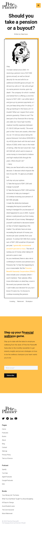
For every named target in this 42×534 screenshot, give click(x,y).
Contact (4, 447)
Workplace (29, 301)
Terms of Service (7, 458)
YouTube (5, 473)
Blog (3, 444)
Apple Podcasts (7, 477)
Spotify (4, 469)
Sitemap (4, 451)
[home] (9, 5)
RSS (3, 484)
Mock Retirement (7, 513)
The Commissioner (8, 510)
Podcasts (5, 433)
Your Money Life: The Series (10, 495)
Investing (12, 301)
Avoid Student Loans (8, 506)
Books (4, 436)
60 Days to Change (8, 502)
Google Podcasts (7, 480)
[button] (38, 5)
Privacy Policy (6, 455)
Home (4, 429)
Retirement (20, 301)
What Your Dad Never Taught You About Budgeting (17, 499)
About (4, 440)
